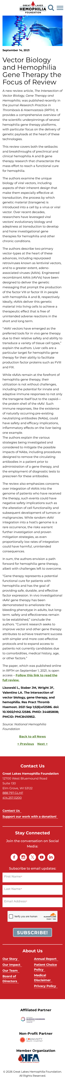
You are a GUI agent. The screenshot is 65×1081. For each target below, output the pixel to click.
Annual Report (45, 959)
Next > (42, 744)
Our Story (10, 959)
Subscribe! (32, 932)
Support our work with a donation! (29, 816)
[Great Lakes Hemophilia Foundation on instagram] (23, 857)
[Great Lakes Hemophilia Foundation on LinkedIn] (50, 857)
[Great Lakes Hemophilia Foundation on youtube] (41, 857)
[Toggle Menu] (60, 8)
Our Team (10, 970)
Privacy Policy (45, 986)
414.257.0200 (12, 798)
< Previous (25, 744)
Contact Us (11, 811)
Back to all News (32, 736)
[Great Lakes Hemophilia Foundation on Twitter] (32, 857)
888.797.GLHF (12, 793)
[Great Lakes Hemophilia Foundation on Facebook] (14, 857)
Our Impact (11, 965)
